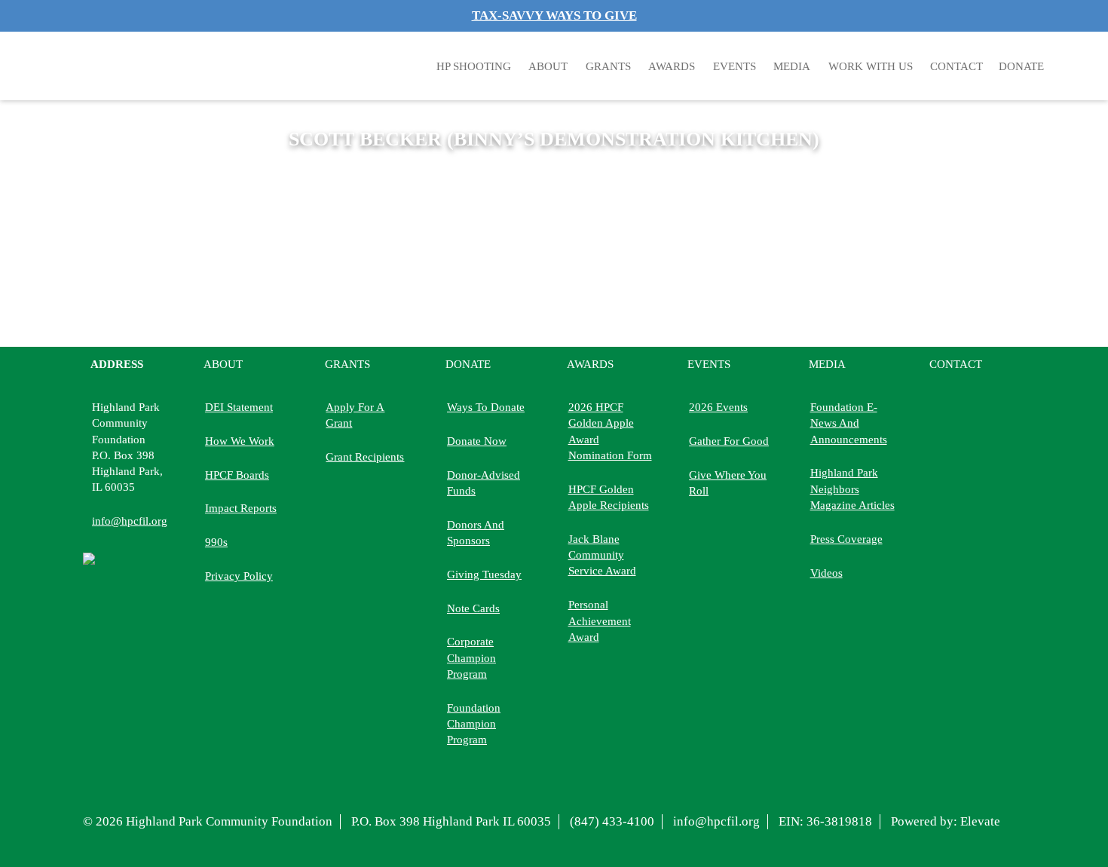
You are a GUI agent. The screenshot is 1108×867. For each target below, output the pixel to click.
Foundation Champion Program (473, 723)
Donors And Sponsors (475, 532)
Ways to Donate (486, 406)
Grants (608, 66)
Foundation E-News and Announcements (848, 423)
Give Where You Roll (728, 482)
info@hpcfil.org (129, 520)
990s (216, 541)
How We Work (239, 440)
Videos (826, 572)
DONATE (1021, 66)
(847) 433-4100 (612, 821)
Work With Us (870, 66)
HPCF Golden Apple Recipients (608, 497)
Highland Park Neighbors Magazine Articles (852, 488)
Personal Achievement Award (599, 620)
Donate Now (477, 440)
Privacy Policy (239, 575)
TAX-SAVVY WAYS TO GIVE (554, 15)
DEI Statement (239, 406)
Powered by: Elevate (945, 821)
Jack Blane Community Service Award (602, 554)
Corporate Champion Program (471, 657)
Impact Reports (241, 507)
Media (791, 66)
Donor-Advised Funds (483, 482)
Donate (468, 363)
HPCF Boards (237, 474)
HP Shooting (473, 66)
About (548, 66)
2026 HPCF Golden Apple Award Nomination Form (610, 430)
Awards (671, 66)
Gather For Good (729, 440)
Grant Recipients (365, 456)
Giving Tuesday (484, 574)
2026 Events (718, 406)
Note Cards (473, 608)
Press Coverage (846, 538)
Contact (956, 66)
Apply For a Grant (355, 414)
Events (734, 66)
